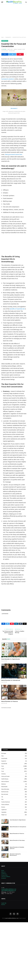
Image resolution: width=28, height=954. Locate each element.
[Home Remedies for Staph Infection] (14, 649)
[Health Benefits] (13, 2)
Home (2, 870)
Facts (2, 766)
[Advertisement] (14, 20)
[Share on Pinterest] (20, 54)
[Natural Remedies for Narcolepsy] (4, 842)
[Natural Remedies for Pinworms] (14, 692)
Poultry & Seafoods (5, 802)
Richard (4, 49)
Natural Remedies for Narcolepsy (17, 840)
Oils (2, 796)
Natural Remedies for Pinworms (9, 701)
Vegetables (3, 812)
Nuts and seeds (4, 794)
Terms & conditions (5, 876)
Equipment (3, 761)
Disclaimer (3, 878)
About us (3, 872)
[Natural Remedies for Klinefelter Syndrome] (4, 848)
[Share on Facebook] (5, 54)
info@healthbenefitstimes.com (8, 889)
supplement (4, 809)
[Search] (26, 2)
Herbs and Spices (5, 781)
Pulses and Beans (5, 804)
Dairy (2, 755)
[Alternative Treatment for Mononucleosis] (4, 855)
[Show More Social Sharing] (25, 54)
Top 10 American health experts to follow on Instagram (8, 633)
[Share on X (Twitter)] (12, 54)
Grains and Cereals (5, 776)
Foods (2, 768)
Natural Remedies (5, 789)
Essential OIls (5, 40)
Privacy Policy (4, 875)
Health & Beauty (4, 778)
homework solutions (7, 79)
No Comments (5, 50)
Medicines (3, 784)
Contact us (3, 873)
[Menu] (2, 2)
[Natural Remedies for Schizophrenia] (14, 671)
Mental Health (4, 786)
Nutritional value (4, 791)
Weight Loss (4, 814)
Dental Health (4, 758)
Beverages (3, 753)
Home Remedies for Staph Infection (10, 659)
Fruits (2, 771)
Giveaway (3, 773)
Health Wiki (3, 903)
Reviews (3, 807)
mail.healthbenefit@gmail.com (8, 890)
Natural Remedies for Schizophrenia (10, 680)
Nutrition (3, 904)
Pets (2, 799)
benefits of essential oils (17, 309)
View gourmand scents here (13, 154)
